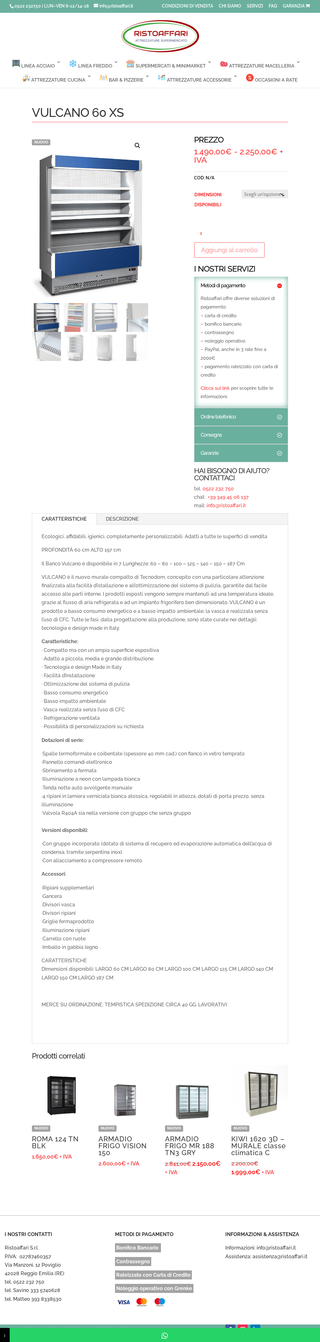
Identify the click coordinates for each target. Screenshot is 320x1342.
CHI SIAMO (230, 6)
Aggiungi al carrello (229, 250)
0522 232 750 (218, 489)
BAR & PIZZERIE (125, 80)
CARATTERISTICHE (64, 519)
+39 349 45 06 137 (228, 497)
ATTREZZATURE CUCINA (57, 80)
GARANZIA (294, 6)
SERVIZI (255, 6)
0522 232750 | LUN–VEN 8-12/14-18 (51, 5)
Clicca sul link (215, 388)
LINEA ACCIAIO (37, 66)
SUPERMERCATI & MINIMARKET (170, 66)
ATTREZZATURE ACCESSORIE (199, 80)
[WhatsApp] (165, 1335)
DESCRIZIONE (122, 519)
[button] (137, 145)
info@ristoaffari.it (226, 505)
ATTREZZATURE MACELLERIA (261, 66)
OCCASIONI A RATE (276, 80)
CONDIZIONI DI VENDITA (187, 6)
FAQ (273, 6)
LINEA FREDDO (94, 66)
